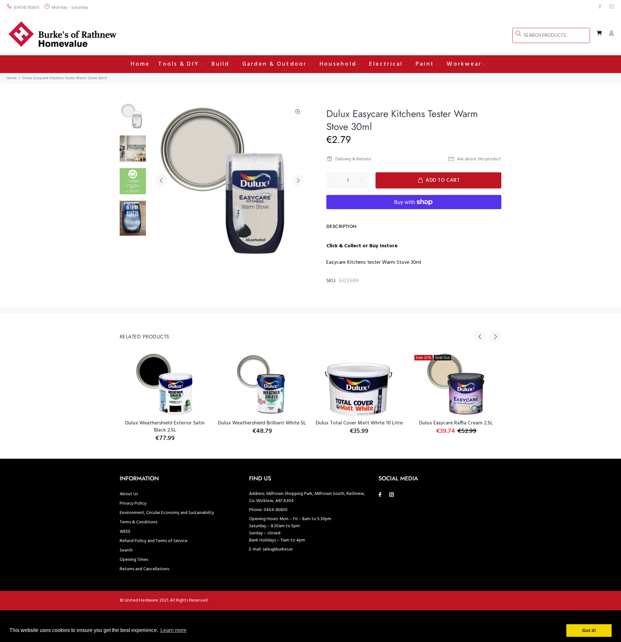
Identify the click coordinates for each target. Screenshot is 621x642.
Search (126, 550)
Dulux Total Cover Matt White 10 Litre (359, 423)
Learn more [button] (173, 630)
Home (11, 78)
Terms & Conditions (138, 522)
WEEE (125, 531)
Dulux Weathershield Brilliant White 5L (262, 423)
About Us (129, 494)
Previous (161, 180)
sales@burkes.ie (278, 549)
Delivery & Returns (353, 159)
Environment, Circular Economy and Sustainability (167, 513)
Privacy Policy (133, 503)
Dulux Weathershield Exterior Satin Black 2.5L (165, 427)
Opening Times (134, 559)
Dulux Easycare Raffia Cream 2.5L (456, 423)
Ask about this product (479, 159)
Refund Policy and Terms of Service (154, 541)
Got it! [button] (589, 630)
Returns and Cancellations (144, 569)
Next (298, 180)
